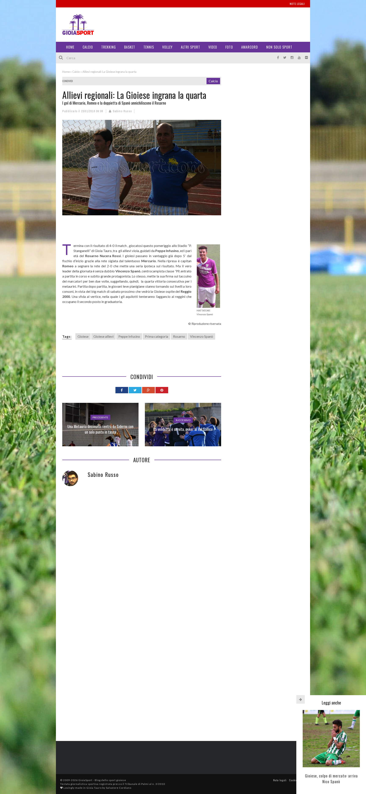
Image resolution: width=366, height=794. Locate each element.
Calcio (88, 47)
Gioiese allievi (103, 336)
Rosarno (179, 336)
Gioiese (83, 336)
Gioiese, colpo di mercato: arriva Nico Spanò (331, 778)
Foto (229, 47)
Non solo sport (279, 47)
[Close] (300, 699)
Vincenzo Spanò (201, 336)
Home (70, 47)
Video (212, 47)
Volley (167, 47)
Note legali (297, 4)
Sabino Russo (122, 111)
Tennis (148, 47)
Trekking (108, 47)
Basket (129, 47)
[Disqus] (141, 557)
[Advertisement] (227, 23)
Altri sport (190, 47)
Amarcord (249, 47)
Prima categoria (156, 336)
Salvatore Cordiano (118, 787)
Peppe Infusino (129, 336)
